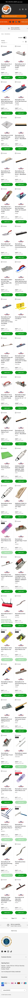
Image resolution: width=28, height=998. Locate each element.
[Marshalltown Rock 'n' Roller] (7, 603)
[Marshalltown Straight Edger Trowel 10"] (21, 528)
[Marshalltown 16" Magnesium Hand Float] (7, 160)
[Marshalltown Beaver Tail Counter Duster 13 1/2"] (21, 707)
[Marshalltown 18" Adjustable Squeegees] (21, 887)
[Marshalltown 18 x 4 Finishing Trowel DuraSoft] (7, 53)
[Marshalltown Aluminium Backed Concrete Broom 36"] (21, 233)
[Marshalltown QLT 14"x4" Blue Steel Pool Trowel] (21, 89)
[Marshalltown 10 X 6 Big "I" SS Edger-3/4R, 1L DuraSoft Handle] (7, 384)
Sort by (3, 40)
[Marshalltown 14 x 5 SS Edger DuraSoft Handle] (21, 53)
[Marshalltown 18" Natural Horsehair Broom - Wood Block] (21, 125)
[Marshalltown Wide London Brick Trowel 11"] (7, 778)
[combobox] (14, 16)
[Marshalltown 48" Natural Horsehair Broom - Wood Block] (21, 420)
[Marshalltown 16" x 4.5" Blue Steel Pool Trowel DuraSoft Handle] (7, 196)
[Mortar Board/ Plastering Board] (7, 455)
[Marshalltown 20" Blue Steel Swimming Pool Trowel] (7, 851)
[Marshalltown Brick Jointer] (21, 603)
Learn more (19, 1)
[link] (5, 918)
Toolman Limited (7, 994)
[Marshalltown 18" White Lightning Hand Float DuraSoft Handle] (7, 89)
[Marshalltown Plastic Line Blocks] (21, 306)
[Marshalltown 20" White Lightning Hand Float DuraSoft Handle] (21, 269)
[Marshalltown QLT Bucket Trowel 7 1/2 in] (7, 233)
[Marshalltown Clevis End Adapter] (7, 493)
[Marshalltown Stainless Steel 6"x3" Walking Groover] (7, 707)
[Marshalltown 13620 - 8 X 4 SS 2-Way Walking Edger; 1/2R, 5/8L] (7, 269)
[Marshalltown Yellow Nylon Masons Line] (7, 637)
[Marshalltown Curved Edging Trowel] (7, 420)
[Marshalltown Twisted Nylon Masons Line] (21, 778)
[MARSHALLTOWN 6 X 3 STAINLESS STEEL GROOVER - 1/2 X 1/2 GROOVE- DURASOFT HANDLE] (21, 564)
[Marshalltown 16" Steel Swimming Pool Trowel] (21, 671)
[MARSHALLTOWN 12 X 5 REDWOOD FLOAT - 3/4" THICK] (21, 493)
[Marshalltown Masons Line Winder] (7, 671)
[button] (22, 9)
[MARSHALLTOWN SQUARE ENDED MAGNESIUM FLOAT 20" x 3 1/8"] (7, 887)
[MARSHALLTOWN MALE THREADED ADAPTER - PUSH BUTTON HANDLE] (21, 455)
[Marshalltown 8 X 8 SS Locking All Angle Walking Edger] (7, 125)
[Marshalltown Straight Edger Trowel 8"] (7, 742)
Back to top (14, 930)
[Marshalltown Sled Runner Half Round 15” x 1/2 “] (7, 564)
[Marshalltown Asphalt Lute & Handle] (21, 742)
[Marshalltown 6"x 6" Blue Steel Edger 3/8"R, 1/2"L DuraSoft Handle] (21, 196)
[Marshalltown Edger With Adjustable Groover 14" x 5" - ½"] (21, 384)
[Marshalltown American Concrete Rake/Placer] (21, 814)
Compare (20, 37)
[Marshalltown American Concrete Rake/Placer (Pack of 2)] (7, 814)
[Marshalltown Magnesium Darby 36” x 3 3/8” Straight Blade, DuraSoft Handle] (7, 345)
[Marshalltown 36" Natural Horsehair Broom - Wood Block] (21, 160)
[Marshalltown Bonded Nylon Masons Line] (21, 637)
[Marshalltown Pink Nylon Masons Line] (7, 528)
